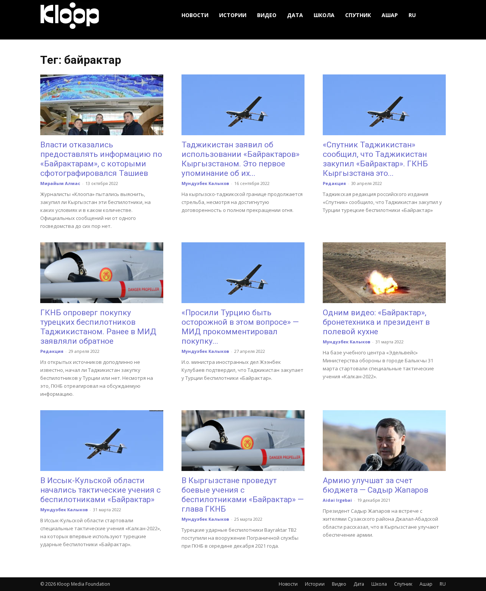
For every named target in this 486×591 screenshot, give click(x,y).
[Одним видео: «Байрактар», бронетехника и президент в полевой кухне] (384, 272)
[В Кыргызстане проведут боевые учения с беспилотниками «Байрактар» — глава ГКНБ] (243, 440)
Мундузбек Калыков (205, 183)
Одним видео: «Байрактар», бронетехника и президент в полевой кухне (376, 322)
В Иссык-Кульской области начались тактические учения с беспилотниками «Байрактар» (100, 490)
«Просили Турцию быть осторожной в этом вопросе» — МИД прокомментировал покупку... (240, 327)
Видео (266, 15)
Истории (232, 15)
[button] (437, 15)
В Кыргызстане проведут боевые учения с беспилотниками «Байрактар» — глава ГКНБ (242, 495)
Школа (324, 15)
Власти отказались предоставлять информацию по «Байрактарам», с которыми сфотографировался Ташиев (101, 159)
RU (412, 15)
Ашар (390, 15)
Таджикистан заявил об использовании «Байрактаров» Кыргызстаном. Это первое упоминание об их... (240, 159)
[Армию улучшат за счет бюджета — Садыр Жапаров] (384, 440)
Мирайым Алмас (60, 183)
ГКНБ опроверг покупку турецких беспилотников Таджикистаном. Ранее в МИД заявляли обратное (98, 327)
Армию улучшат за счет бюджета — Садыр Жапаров (375, 485)
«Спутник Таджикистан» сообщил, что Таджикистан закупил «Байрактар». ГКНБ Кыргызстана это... (375, 159)
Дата (295, 15)
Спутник (358, 15)
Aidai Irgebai (337, 500)
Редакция (334, 183)
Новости (194, 15)
